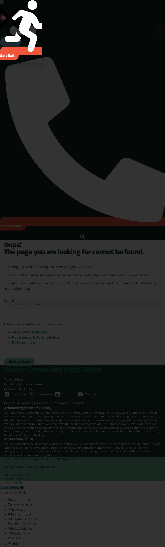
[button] (23, 53)
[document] (82, 273)
